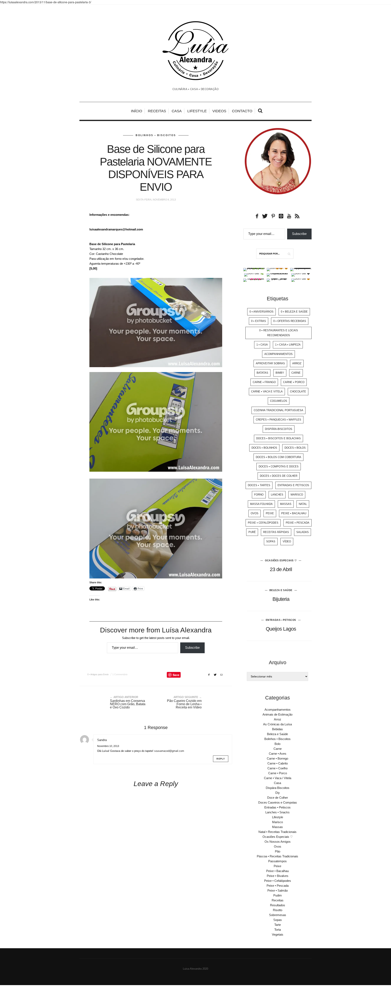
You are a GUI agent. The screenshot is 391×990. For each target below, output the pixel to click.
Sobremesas (277, 915)
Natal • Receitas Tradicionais (277, 832)
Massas (285, 503)
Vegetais (277, 934)
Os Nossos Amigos (278, 841)
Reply (220, 759)
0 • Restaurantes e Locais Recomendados (278, 333)
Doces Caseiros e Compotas (277, 802)
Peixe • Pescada (297, 522)
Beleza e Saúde (280, 590)
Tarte (277, 924)
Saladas (302, 532)
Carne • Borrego (277, 758)
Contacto (242, 111)
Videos (219, 111)
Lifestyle (197, 111)
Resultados (277, 905)
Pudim (277, 895)
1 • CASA (262, 344)
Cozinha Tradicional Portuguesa (278, 410)
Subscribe (192, 647)
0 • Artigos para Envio (98, 674)
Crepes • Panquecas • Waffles (278, 419)
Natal (303, 503)
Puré (252, 532)
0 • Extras (258, 321)
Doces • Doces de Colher (278, 475)
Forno (259, 494)
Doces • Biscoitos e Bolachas (278, 438)
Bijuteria (280, 599)
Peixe (270, 513)
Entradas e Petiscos (293, 485)
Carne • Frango (264, 382)
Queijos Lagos (281, 629)
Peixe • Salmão (277, 890)
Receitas (157, 111)
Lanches (277, 494)
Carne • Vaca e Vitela (267, 391)
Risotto (277, 910)
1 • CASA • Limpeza (288, 344)
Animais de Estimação (277, 714)
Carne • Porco (293, 382)
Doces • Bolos (295, 447)
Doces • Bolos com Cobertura (278, 457)
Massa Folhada (261, 503)
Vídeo (287, 541)
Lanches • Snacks (277, 812)
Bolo (277, 744)
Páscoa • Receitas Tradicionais (277, 856)
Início (136, 111)
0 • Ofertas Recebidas (289, 321)
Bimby (280, 372)
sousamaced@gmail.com (169, 750)
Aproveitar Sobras (270, 363)
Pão (277, 851)
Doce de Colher (277, 797)
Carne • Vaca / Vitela (277, 778)
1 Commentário (119, 674)
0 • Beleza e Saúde (294, 311)
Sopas (270, 541)
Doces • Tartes (259, 485)
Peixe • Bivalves (277, 876)
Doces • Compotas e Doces (279, 466)
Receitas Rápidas (276, 532)
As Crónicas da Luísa (277, 724)
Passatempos (277, 861)
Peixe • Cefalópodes (263, 522)
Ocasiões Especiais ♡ (281, 560)
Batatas (262, 372)
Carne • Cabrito (277, 763)
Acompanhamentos (278, 354)
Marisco (297, 494)
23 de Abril (281, 569)
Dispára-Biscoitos (278, 429)
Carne (296, 372)
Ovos (254, 513)
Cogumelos (278, 400)
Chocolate (298, 391)
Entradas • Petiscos (281, 620)
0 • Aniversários (261, 311)
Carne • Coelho (277, 768)
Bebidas (277, 729)
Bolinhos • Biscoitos (156, 135)
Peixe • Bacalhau (293, 513)
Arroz (296, 363)
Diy (277, 792)
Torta (277, 929)
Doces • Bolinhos (264, 447)
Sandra (102, 740)
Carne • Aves (277, 753)
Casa (177, 111)
